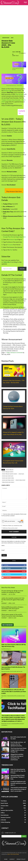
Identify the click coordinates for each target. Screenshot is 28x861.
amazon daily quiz (9, 469)
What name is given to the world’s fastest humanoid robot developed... (12, 615)
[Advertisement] (14, 20)
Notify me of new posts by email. (10, 528)
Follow (23, 568)
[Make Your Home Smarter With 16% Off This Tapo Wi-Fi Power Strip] (13, 635)
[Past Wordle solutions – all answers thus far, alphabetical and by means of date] (5, 743)
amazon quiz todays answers (8, 480)
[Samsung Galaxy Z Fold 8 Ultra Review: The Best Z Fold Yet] (13, 658)
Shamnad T (4, 594)
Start (11, 250)
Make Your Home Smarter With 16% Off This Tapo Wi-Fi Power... (18, 771)
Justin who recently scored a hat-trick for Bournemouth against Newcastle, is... (12, 599)
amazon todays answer (20, 480)
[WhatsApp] (24, 58)
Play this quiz (20, 94)
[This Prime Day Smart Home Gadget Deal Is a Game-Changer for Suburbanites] (5, 750)
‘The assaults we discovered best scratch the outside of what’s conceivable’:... (19, 789)
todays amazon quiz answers (8, 482)
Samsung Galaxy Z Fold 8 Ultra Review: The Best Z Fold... (17, 777)
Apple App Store (21, 237)
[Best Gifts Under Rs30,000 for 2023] (5, 737)
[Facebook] (13, 58)
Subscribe (22, 268)
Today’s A (5, 100)
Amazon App (13, 239)
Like (24, 565)
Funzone (10, 245)
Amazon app (7, 90)
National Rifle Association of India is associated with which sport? (12, 607)
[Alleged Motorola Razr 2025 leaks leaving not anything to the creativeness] (5, 756)
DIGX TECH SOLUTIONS (13, 854)
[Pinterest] (20, 58)
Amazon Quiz (5, 37)
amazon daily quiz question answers (9, 473)
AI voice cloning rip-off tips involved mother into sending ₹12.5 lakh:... (12, 591)
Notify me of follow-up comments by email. (12, 525)
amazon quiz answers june (7, 475)
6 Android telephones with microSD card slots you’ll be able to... (18, 783)
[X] (17, 58)
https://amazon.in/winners (15, 352)
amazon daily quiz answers (7, 471)
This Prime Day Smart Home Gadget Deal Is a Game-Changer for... (18, 750)
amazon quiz (21, 473)
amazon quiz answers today (8, 478)
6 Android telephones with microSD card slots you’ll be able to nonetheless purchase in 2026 (13, 691)
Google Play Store (8, 237)
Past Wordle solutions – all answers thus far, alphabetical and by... (18, 743)
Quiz (12, 37)
